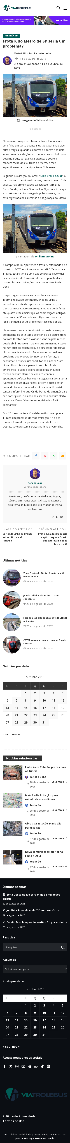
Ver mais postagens (35, 486)
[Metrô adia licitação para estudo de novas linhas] (12, 800)
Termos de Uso (13, 1121)
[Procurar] (58, 8)
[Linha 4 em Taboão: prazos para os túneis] (12, 772)
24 (44, 715)
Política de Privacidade (19, 1116)
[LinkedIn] (57, 517)
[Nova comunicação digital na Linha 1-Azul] (12, 857)
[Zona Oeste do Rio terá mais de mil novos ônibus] (12, 578)
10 (44, 700)
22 (25, 715)
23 (35, 715)
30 (35, 722)
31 (44, 722)
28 (16, 722)
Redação (35, 805)
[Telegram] (29, 1066)
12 (62, 700)
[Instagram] (53, 517)
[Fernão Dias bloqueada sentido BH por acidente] (12, 622)
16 (35, 708)
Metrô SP (11, 35)
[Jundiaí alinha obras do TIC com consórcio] (12, 600)
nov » (16, 734)
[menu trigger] (64, 8)
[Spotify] (48, 1066)
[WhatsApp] (53, 455)
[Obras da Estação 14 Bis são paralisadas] (12, 828)
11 (53, 700)
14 (16, 708)
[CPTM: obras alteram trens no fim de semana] (12, 645)
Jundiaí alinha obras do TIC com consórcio (32, 910)
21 (16, 715)
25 (53, 715)
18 (53, 708)
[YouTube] (61, 517)
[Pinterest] (44, 455)
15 (25, 708)
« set (6, 734)
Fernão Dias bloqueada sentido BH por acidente (36, 922)
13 (7, 708)
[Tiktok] (42, 1066)
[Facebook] (35, 455)
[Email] (62, 455)
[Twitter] (11, 1066)
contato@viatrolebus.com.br (38, 1138)
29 (25, 722)
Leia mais (58, 781)
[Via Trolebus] (35, 1095)
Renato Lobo (42, 53)
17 (44, 708)
